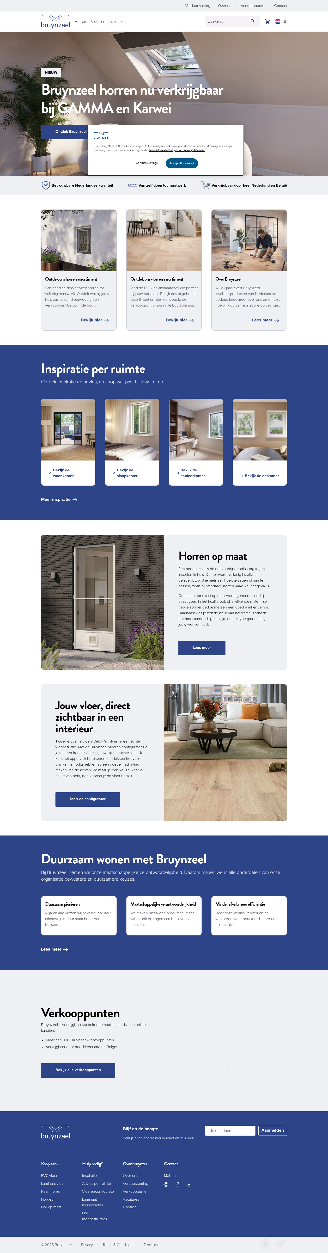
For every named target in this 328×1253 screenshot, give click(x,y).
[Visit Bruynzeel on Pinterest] (166, 1184)
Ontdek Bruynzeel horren (77, 132)
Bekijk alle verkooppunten (78, 1070)
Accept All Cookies (182, 163)
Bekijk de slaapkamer (127, 473)
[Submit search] (253, 21)
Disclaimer (152, 1245)
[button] (164, 104)
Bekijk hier (91, 320)
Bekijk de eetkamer (262, 476)
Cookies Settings (147, 163)
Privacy (87, 1245)
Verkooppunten (254, 6)
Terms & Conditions (118, 1245)
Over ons (225, 6)
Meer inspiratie (56, 500)
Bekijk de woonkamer (63, 473)
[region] (166, 150)
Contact (280, 6)
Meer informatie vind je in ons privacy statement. (177, 150)
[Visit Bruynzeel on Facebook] (177, 1184)
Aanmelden (272, 1130)
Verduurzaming (197, 6)
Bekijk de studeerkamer (193, 473)
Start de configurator (88, 799)
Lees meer (262, 320)
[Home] (55, 22)
